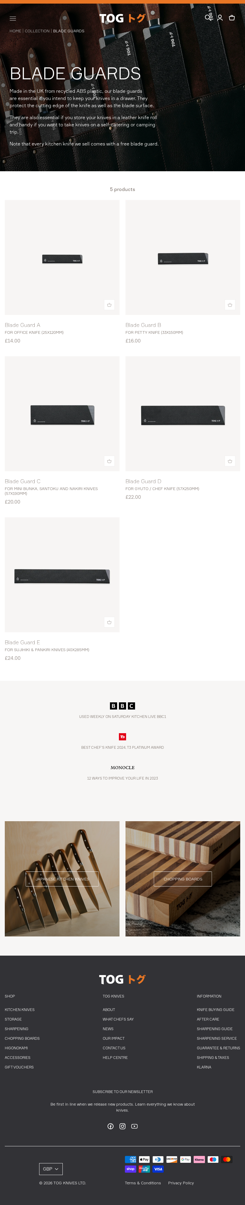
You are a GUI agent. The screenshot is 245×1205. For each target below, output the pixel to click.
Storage (13, 1019)
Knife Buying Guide (216, 1009)
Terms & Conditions (143, 1182)
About (109, 1009)
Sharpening (16, 1029)
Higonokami (16, 1048)
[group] (62, 878)
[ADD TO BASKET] (109, 304)
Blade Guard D (143, 481)
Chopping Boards (22, 1038)
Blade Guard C (23, 481)
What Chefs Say (118, 1019)
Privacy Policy (181, 1182)
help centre (115, 1057)
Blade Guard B (143, 325)
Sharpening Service (217, 1038)
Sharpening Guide (215, 1029)
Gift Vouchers (19, 1067)
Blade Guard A (22, 325)
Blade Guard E (22, 642)
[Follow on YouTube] (134, 1128)
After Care (208, 1019)
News (108, 1029)
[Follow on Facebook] (110, 1128)
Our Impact (114, 1038)
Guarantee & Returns (218, 1048)
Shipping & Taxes (213, 1057)
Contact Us (114, 1048)
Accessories (17, 1057)
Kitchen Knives (20, 1009)
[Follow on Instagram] (122, 1128)
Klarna (204, 1067)
